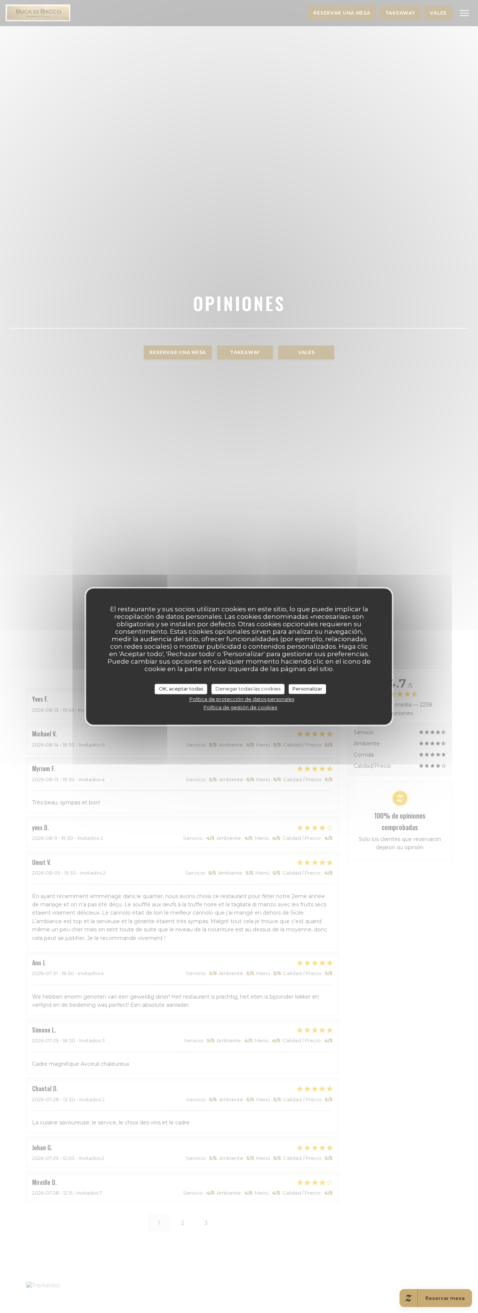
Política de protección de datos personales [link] (241, 699)
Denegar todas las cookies (247, 689)
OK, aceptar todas (181, 689)
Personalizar (307, 689)
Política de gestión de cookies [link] (240, 707)
